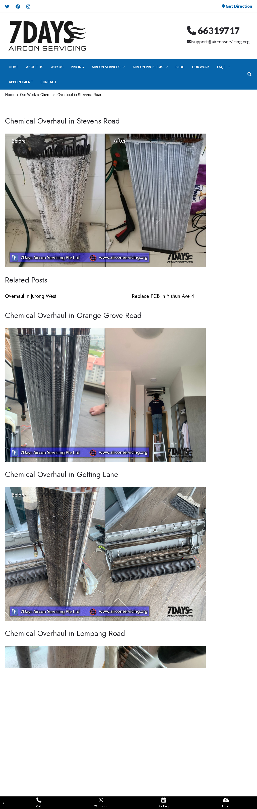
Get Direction (238, 6)
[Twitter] (7, 6)
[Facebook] (18, 6)
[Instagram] (28, 6)
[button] (122, 66)
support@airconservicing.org (220, 41)
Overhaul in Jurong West (30, 296)
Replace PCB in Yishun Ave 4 (163, 296)
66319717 (218, 30)
